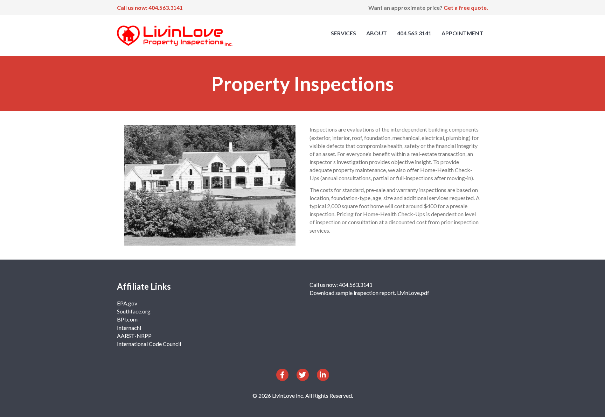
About (376, 33)
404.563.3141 (414, 33)
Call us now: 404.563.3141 (150, 7)
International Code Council (149, 343)
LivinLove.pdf (413, 292)
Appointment (462, 33)
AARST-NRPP (134, 335)
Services (343, 33)
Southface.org (134, 311)
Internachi (129, 327)
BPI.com (127, 319)
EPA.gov (127, 303)
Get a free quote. (466, 7)
